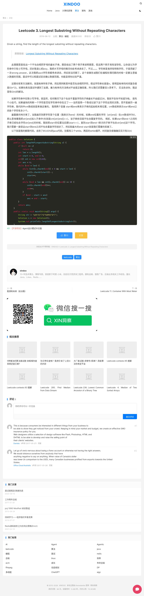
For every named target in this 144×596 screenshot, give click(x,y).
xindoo (23, 270)
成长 (53, 563)
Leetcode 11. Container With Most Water (118, 291)
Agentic (100, 544)
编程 (67, 36)
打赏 (81, 235)
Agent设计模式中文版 (32, 228)
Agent (54, 544)
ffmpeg (9, 567)
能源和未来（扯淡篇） (17, 291)
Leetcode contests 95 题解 (119, 361)
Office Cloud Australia (22, 465)
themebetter (80, 585)
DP (98, 567)
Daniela (17, 443)
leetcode (68, 257)
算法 (77, 10)
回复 (39, 443)
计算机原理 (67, 10)
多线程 (9, 572)
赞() (97, 36)
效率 (99, 558)
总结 (8, 558)
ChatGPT (55, 572)
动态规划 (55, 567)
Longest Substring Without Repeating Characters (52, 53)
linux (53, 558)
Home (49, 10)
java (99, 549)
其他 (90, 10)
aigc (99, 572)
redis (99, 553)
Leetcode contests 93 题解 (19, 387)
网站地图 (93, 585)
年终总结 (101, 563)
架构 (84, 10)
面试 (53, 553)
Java (57, 10)
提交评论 (130, 417)
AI (6, 544)
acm (8, 563)
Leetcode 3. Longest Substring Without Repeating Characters (72, 30)
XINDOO (72, 4)
